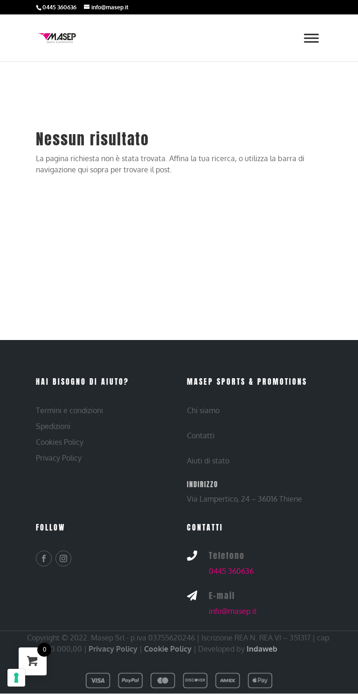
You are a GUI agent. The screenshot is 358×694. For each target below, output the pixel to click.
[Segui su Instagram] (63, 558)
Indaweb (262, 648)
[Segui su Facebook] (44, 558)
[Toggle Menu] (311, 38)
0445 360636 (231, 571)
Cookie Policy (168, 648)
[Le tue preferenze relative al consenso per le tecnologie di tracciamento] (16, 678)
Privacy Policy (113, 648)
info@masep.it (233, 611)
